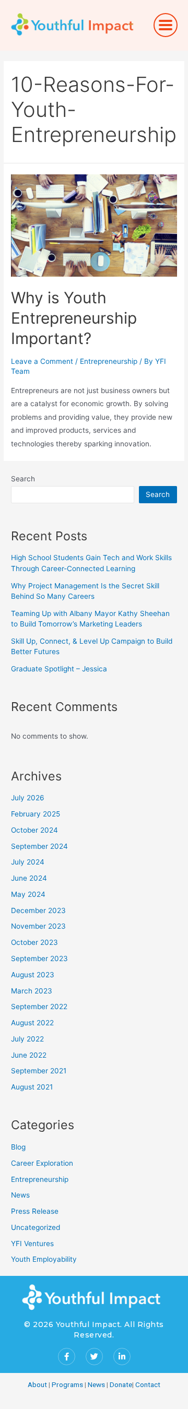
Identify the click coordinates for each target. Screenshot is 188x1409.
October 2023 (34, 942)
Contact (147, 1384)
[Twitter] (94, 1356)
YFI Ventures (32, 1243)
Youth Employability (44, 1259)
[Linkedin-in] (122, 1356)
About (37, 1384)
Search (23, 479)
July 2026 (27, 798)
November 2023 (38, 926)
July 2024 (27, 862)
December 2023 (38, 910)
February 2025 (35, 814)
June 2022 (28, 1055)
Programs (67, 1384)
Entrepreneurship (108, 361)
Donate (121, 1384)
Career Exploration (42, 1163)
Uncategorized (35, 1227)
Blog (18, 1147)
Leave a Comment (42, 361)
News (20, 1195)
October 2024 (34, 830)
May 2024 (28, 894)
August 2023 (32, 974)
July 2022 (27, 1039)
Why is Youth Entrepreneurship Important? (74, 318)
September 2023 (39, 958)
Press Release (34, 1211)
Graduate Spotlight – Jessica (59, 669)
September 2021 (38, 1071)
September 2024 (39, 846)
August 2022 (32, 1023)
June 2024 (29, 878)
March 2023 (31, 991)
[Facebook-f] (66, 1356)
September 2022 (39, 1006)
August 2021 (32, 1087)
